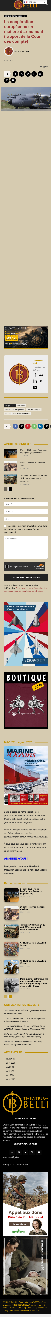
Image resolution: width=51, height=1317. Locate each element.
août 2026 (10, 1059)
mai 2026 (10, 1071)
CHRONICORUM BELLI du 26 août (33, 944)
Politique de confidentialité (16, 1164)
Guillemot (8, 1034)
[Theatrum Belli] (9, 51)
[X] (21, 74)
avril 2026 (10, 1075)
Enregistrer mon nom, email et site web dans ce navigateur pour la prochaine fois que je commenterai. (25, 529)
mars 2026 (10, 1079)
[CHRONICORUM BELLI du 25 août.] (11, 967)
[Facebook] (15, 74)
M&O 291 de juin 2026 (18, 742)
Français (31, 2)
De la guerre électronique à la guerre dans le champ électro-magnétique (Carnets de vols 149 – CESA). (34, 982)
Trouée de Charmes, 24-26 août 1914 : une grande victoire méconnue (33, 478)
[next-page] (10, 489)
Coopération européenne (14, 409)
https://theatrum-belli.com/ (39, 368)
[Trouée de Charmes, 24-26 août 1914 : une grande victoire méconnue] (10, 479)
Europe (7, 413)
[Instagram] (18, 1152)
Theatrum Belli (23, 51)
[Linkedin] (40, 74)
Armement (21, 406)
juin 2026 (10, 1067)
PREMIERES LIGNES (19, 16)
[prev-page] (5, 489)
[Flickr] (41, 375)
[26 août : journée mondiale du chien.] (10, 466)
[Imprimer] (13, 80)
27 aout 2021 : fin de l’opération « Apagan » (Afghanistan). (31, 891)
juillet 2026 (10, 1063)
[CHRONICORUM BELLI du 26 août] (11, 949)
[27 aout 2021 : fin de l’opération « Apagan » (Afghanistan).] (10, 453)
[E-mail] (7, 80)
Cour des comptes (33, 409)
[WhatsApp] (34, 74)
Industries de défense (21, 413)
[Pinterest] (28, 74)
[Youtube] (35, 387)
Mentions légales (11, 1157)
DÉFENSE (8, 16)
